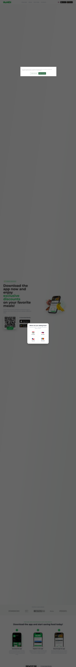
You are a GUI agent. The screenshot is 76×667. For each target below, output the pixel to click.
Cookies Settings (34, 73)
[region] (38, 71)
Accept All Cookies (42, 73)
